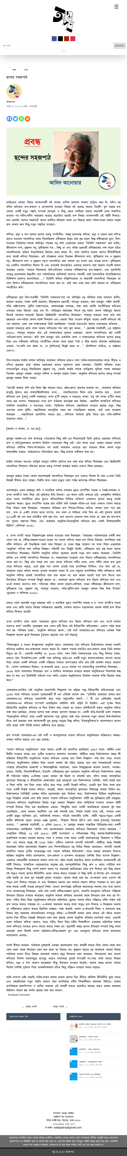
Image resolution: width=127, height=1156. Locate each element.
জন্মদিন (104, 1027)
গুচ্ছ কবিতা (97, 1027)
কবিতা (91, 1027)
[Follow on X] (60, 38)
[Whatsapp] (21, 118)
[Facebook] (9, 118)
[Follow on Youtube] (66, 38)
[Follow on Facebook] (54, 38)
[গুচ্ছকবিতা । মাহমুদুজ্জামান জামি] (73, 1064)
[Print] (27, 118)
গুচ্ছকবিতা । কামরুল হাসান (88, 1037)
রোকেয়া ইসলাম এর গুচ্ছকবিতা (90, 1074)
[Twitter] (15, 118)
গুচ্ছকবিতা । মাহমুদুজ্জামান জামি (90, 1062)
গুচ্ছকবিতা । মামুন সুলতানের (89, 1049)
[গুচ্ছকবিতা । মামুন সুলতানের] (73, 1051)
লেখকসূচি (33, 106)
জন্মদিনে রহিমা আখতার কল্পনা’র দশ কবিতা (95, 1024)
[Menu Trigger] (116, 6)
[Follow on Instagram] (72, 38)
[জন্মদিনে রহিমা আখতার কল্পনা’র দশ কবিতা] (73, 1026)
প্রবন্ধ (25, 106)
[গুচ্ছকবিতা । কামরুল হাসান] (73, 1039)
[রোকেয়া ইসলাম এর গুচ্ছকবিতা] (73, 1076)
